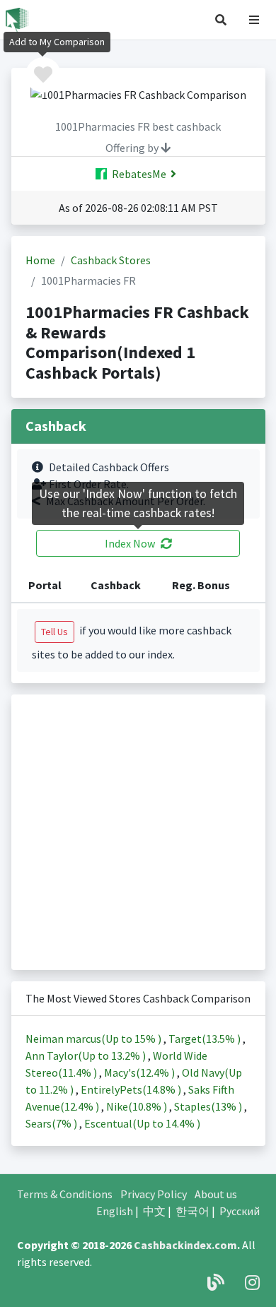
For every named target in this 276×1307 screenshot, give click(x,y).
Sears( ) (52, 1123)
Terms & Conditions (65, 1194)
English (114, 1211)
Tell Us (54, 631)
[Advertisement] (138, 832)
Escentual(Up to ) (142, 1123)
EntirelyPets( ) (132, 1089)
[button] (221, 20)
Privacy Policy (153, 1194)
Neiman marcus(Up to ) (94, 1038)
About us (216, 1194)
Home (40, 260)
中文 (154, 1211)
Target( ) (205, 1038)
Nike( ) (137, 1106)
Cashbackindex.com (185, 1245)
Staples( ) (209, 1106)
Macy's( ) (140, 1072)
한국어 (192, 1211)
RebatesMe (138, 174)
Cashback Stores (111, 260)
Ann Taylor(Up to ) (86, 1055)
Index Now (130, 543)
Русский (239, 1211)
